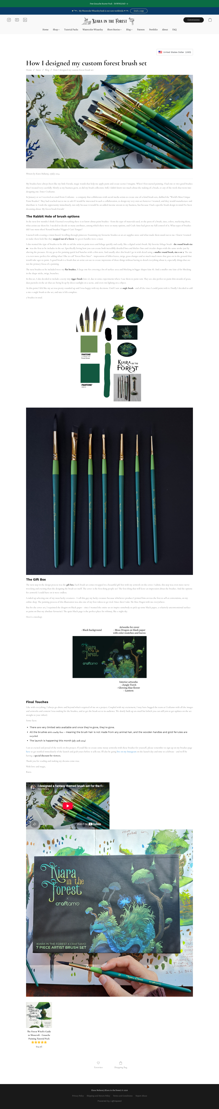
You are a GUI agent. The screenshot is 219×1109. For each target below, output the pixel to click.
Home (45, 29)
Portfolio (153, 29)
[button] (138, 11)
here (28, 751)
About (165, 29)
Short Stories (113, 29)
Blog (128, 29)
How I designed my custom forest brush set (73, 69)
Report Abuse (141, 1095)
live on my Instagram (126, 751)
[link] (121, 4)
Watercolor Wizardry (93, 29)
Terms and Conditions (123, 1095)
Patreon (141, 29)
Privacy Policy (78, 1095)
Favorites (98, 1067)
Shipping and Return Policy (98, 1095)
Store (38, 69)
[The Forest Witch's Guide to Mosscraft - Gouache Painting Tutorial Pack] (39, 1015)
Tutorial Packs (71, 29)
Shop (55, 29)
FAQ (174, 29)
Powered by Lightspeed (110, 1101)
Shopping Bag (120, 1067)
